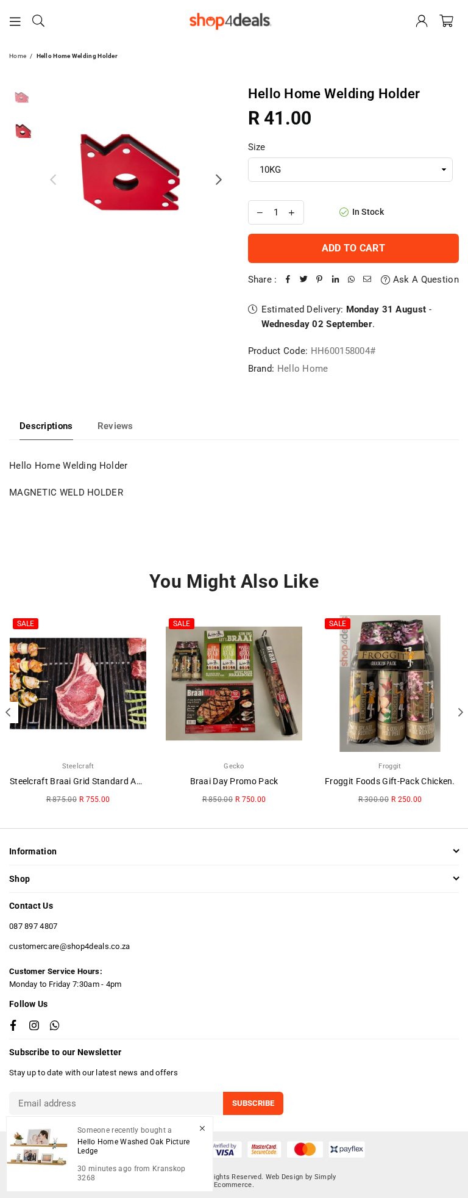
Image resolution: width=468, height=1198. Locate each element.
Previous (52, 179)
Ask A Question (425, 279)
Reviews (115, 425)
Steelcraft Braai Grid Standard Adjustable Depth (104, 781)
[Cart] (446, 21)
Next (219, 179)
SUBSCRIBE (253, 1103)
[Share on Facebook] (288, 279)
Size (257, 147)
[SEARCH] (38, 21)
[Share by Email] (367, 279)
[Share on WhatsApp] (352, 279)
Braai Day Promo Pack (234, 781)
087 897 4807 (33, 926)
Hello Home (302, 368)
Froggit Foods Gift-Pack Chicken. (390, 781)
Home (17, 55)
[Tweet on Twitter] (304, 279)
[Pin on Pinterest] (320, 279)
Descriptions (46, 425)
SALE (25, 623)
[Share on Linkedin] (336, 279)
